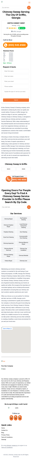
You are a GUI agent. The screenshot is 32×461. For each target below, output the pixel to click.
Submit (16, 100)
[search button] (29, 7)
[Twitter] (15, 417)
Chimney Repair (8, 219)
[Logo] (11, 2)
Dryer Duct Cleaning (8, 237)
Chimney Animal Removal (8, 249)
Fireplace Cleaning (8, 232)
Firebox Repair (8, 260)
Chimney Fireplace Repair (8, 225)
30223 (8, 169)
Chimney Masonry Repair (23, 243)
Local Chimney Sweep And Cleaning (23, 225)
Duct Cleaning (23, 232)
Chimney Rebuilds (23, 255)
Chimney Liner (23, 260)
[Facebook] (20, 417)
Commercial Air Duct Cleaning (23, 237)
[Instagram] (11, 417)
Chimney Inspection (8, 243)
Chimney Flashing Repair (8, 255)
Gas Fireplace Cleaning (23, 218)
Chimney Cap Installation (23, 249)
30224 (23, 169)
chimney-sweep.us (12, 445)
